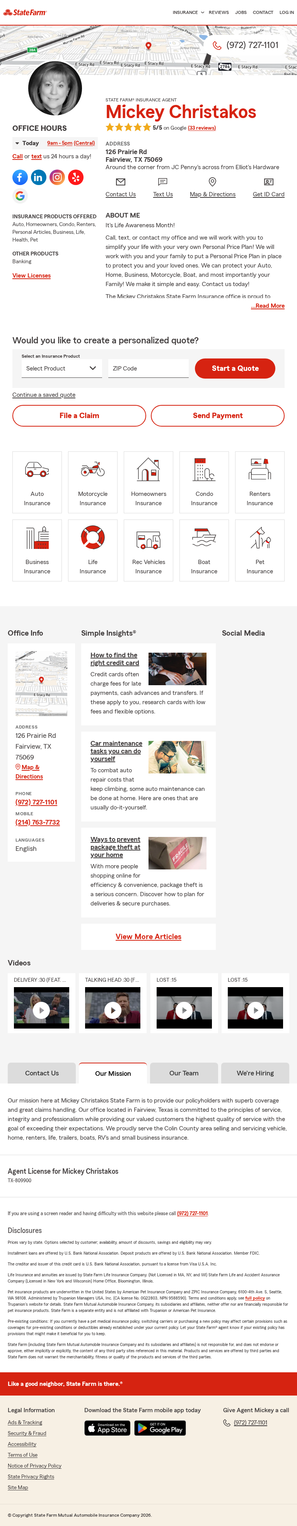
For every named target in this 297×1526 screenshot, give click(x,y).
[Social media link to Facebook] (20, 177)
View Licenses (31, 276)
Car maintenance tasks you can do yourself (116, 751)
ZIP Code (125, 368)
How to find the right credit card (114, 659)
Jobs (241, 12)
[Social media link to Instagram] (57, 177)
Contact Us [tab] (42, 1073)
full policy (255, 1298)
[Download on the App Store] (107, 1428)
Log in (287, 12)
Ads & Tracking (25, 1422)
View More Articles (148, 937)
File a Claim (79, 416)
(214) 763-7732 (37, 822)
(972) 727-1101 (36, 802)
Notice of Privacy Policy (34, 1466)
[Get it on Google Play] (160, 1428)
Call (17, 156)
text (36, 156)
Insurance (185, 12)
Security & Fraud (27, 1433)
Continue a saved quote (43, 395)
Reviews (219, 12)
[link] (25, 12)
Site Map (18, 1487)
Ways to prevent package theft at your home (115, 847)
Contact (263, 12)
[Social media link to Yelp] (76, 177)
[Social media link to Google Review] (20, 196)
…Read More (268, 306)
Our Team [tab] (184, 1073)
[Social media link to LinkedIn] (38, 177)
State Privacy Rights (31, 1477)
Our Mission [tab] (113, 1073)
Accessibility (22, 1444)
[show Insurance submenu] (201, 13)
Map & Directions (29, 772)
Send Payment (218, 416)
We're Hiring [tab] (255, 1073)
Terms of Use (23, 1455)
